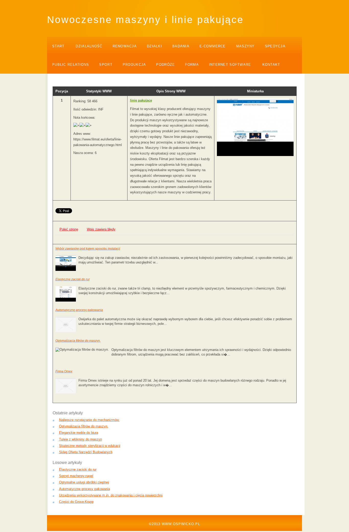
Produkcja (134, 64)
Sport (105, 64)
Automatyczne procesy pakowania (79, 310)
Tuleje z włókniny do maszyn (80, 439)
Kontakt (271, 64)
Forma (192, 64)
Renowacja (125, 46)
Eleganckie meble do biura (78, 433)
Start (58, 46)
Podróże (165, 64)
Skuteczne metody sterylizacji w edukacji (89, 446)
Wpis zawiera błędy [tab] (101, 229)
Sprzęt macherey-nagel (76, 476)
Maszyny (245, 46)
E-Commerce (213, 46)
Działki (154, 46)
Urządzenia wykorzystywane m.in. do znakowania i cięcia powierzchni (110, 495)
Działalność (89, 46)
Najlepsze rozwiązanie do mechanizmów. (89, 420)
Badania (180, 46)
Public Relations (70, 64)
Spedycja (275, 46)
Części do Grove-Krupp (76, 502)
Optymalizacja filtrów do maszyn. (78, 340)
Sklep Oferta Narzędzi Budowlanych (85, 452)
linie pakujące (141, 100)
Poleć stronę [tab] (69, 229)
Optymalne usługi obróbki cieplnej (84, 482)
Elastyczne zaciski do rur (72, 279)
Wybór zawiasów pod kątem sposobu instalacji (87, 248)
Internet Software (230, 64)
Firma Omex (63, 371)
